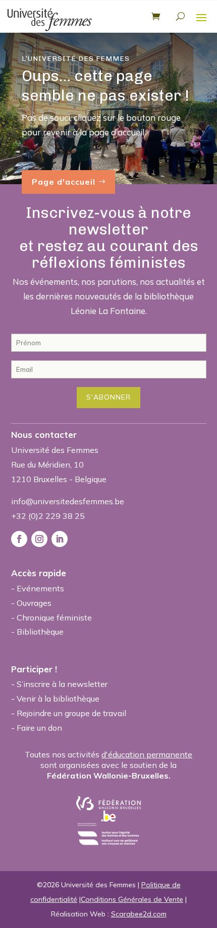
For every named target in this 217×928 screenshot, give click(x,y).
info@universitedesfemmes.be (67, 501)
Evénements (40, 588)
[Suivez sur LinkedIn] (59, 539)
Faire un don (39, 728)
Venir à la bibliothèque (58, 698)
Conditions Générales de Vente (132, 899)
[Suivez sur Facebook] (19, 539)
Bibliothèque (40, 632)
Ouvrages (34, 603)
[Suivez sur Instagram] (39, 539)
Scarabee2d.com (139, 913)
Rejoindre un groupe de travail (71, 713)
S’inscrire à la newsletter (62, 684)
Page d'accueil (63, 182)
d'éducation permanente (146, 754)
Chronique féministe (54, 617)
